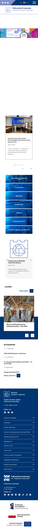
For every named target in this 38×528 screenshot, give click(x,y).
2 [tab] (16, 165)
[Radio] (27, 495)
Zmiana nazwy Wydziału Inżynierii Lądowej (16, 261)
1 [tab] (14, 165)
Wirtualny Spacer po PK (11, 437)
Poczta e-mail (8, 445)
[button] (22, 168)
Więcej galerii (24, 291)
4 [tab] (20, 165)
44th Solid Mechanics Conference (15, 353)
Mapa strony (8, 469)
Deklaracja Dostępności (11, 460)
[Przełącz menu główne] (34, 3)
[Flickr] (19, 495)
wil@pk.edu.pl (13, 405)
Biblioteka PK (8, 441)
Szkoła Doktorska (9, 427)
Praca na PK (7, 450)
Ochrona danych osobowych (13, 455)
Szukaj (21, 3)
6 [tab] (23, 165)
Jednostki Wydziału (10, 418)
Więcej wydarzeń (10, 375)
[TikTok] (23, 495)
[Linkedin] (16, 495)
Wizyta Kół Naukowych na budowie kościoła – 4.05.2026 (16, 325)
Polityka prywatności (10, 464)
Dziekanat (7, 422)
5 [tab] (22, 165)
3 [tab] (18, 165)
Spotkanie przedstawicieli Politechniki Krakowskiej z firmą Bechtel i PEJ (19, 140)
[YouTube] (5, 3)
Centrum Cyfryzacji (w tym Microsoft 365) (17, 432)
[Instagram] (8, 3)
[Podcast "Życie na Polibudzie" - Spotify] (30, 495)
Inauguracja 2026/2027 (11, 372)
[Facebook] (2, 3)
